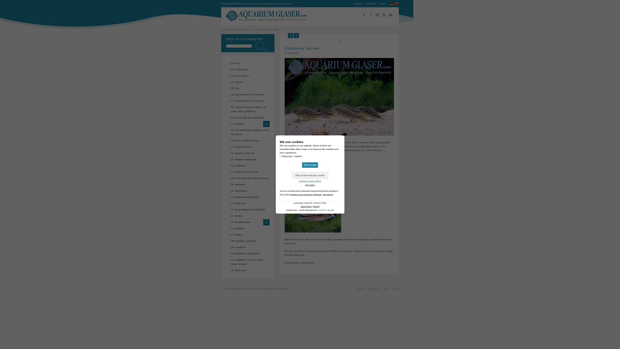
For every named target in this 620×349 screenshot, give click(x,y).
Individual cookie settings (310, 181)
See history (310, 185)
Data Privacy (306, 207)
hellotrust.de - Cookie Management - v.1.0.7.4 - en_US (310, 210)
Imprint (316, 207)
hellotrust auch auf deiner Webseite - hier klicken (311, 195)
